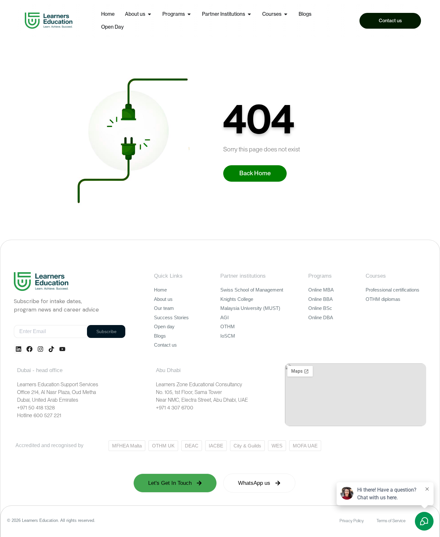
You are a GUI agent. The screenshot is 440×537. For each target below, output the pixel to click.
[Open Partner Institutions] (249, 14)
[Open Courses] (285, 14)
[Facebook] (29, 349)
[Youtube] (62, 349)
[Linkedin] (18, 349)
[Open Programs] (189, 14)
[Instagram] (40, 349)
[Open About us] (149, 14)
